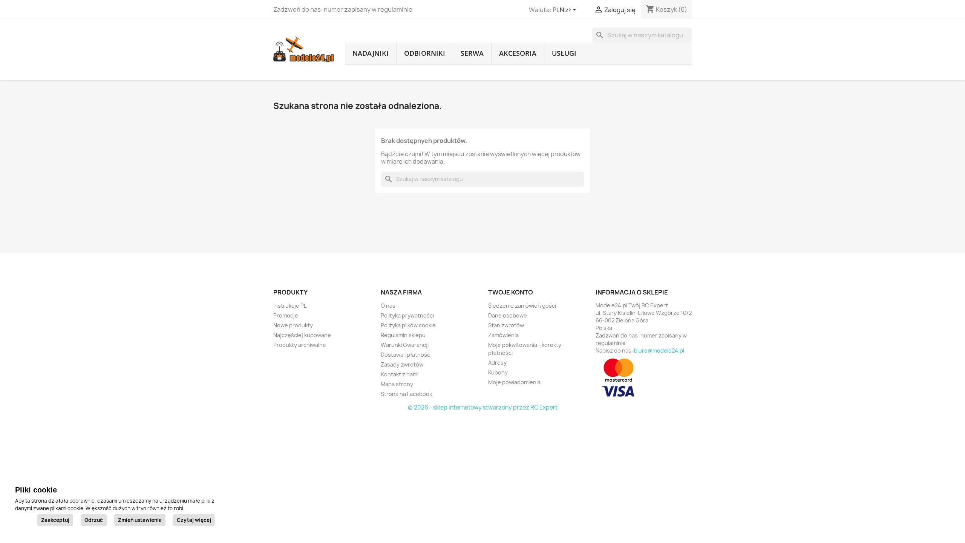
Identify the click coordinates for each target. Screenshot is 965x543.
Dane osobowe (507, 315)
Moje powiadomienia (514, 382)
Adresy (497, 362)
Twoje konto (510, 292)
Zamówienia (503, 335)
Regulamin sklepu (403, 335)
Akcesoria (517, 53)
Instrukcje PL (289, 305)
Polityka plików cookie (408, 325)
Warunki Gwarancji (405, 344)
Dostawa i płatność (405, 354)
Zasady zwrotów (402, 364)
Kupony (498, 372)
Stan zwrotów (506, 325)
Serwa (472, 53)
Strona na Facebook (406, 393)
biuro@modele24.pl (659, 350)
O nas (388, 305)
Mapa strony (397, 384)
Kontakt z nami (399, 374)
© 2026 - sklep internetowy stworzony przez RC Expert (483, 407)
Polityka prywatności (407, 315)
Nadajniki (370, 53)
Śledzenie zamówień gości (522, 305)
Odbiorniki (424, 53)
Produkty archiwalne (299, 344)
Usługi (564, 53)
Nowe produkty (293, 325)
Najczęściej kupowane (302, 335)
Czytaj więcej (194, 520)
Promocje (285, 315)
